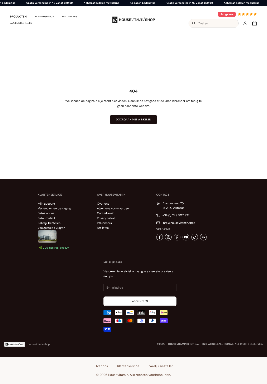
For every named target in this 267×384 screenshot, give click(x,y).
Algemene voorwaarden (113, 208)
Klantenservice (44, 16)
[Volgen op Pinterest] (177, 237)
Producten (18, 16)
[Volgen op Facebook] (159, 237)
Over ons (103, 203)
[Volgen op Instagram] (168, 237)
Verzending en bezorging (54, 208)
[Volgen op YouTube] (186, 237)
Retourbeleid (46, 218)
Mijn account (46, 203)
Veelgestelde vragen (51, 228)
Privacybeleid (106, 218)
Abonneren (140, 301)
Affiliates (103, 228)
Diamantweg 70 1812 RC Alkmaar (173, 205)
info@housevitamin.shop (178, 223)
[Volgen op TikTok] (195, 237)
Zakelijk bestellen (21, 22)
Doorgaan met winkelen (133, 119)
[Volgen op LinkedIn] (203, 237)
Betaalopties (46, 213)
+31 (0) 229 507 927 (175, 215)
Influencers (69, 16)
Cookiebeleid (106, 213)
